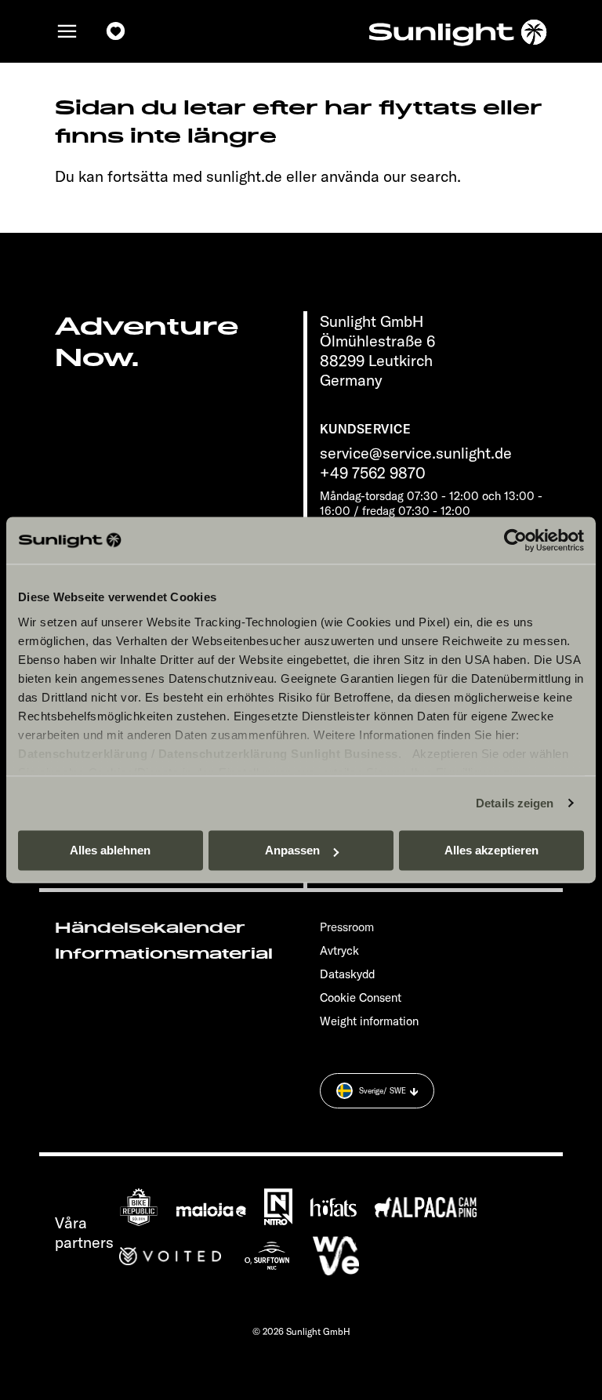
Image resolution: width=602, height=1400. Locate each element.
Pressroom (347, 926)
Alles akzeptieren (491, 850)
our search (420, 176)
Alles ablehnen (110, 850)
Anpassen (292, 850)
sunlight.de (244, 176)
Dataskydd (347, 974)
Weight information (369, 1021)
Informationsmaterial (164, 954)
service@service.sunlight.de (416, 452)
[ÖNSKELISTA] (116, 31)
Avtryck (339, 950)
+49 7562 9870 (373, 472)
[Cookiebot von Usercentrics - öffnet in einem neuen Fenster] (515, 540)
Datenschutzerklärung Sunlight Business (278, 753)
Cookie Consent (360, 997)
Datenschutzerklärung (82, 753)
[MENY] (67, 31)
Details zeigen (514, 803)
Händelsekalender (150, 928)
